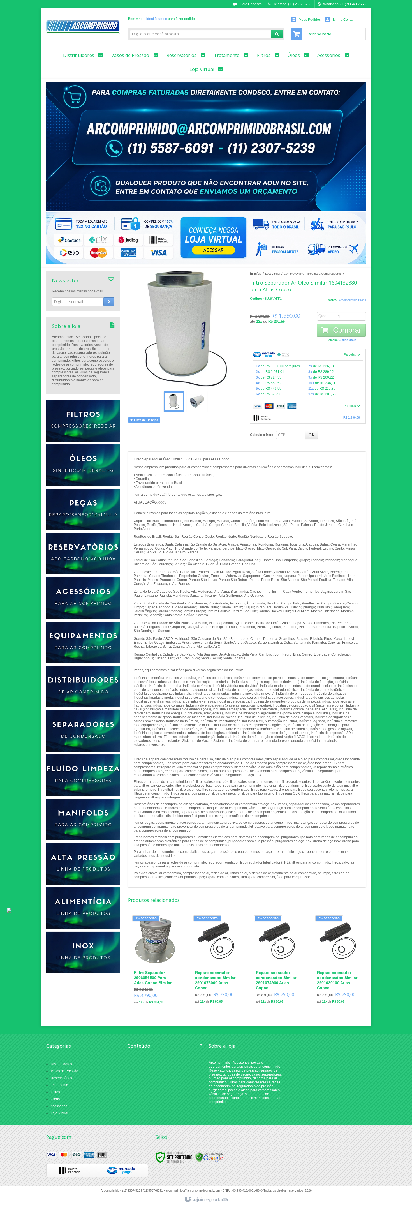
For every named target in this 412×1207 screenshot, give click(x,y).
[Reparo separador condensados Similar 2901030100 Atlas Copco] (338, 962)
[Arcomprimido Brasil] (83, 27)
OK (311, 434)
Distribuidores (61, 1064)
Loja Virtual (272, 273)
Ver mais (158, 984)
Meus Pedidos (310, 20)
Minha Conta (343, 20)
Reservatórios (61, 1078)
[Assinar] (108, 301)
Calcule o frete (261, 435)
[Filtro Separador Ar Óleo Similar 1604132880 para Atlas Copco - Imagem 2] (197, 401)
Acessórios (58, 1106)
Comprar (346, 330)
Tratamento (59, 1085)
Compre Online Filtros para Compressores (313, 273)
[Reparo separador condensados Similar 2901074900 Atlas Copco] (277, 962)
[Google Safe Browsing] (209, 1157)
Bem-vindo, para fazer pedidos (162, 19)
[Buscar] (277, 34)
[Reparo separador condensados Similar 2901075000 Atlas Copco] (216, 962)
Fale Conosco (251, 4)
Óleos (55, 1099)
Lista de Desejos (145, 420)
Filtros (55, 1092)
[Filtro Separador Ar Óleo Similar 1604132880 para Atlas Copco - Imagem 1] (174, 401)
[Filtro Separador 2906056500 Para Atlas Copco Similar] (155, 962)
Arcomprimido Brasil (352, 300)
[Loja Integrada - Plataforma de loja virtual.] (206, 1199)
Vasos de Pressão (64, 1071)
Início (257, 273)
